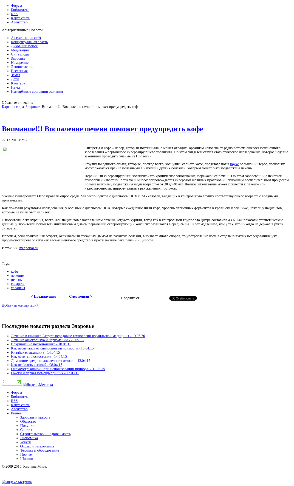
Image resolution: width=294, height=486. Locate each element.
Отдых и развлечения (37, 446)
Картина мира (13, 107)
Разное (16, 413)
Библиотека (20, 397)
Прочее (26, 454)
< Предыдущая (43, 296)
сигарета (18, 284)
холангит (18, 288)
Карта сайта (20, 405)
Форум (16, 392)
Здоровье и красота (35, 417)
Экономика (29, 438)
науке (234, 164)
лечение (17, 275)
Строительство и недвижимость (45, 434)
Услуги (25, 442)
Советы (26, 430)
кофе (14, 271)
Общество (28, 421)
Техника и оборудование (39, 450)
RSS (14, 401)
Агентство (19, 409)
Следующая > (80, 296)
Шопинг (27, 459)
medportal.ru (28, 248)
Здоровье (33, 107)
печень (16, 280)
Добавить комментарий (20, 305)
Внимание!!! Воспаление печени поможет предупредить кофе (102, 129)
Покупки (27, 425)
